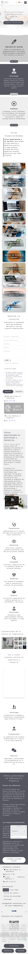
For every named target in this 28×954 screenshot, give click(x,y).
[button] (25, 2)
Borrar (19, 391)
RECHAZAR (8, 950)
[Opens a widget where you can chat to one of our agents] (19, 832)
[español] (19, 2)
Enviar (8, 391)
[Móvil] (21, 2)
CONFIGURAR (14, 945)
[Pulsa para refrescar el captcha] (10, 360)
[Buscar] (16, 2)
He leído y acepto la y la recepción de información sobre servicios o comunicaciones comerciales (14, 375)
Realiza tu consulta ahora (13, 22)
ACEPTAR (21, 950)
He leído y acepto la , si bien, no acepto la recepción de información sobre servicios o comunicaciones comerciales (14, 382)
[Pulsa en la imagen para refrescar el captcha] (6, 360)
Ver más (14, 61)
